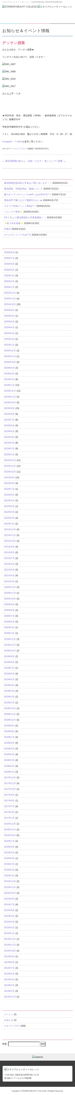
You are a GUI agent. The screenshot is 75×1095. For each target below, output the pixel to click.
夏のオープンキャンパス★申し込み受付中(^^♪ (27, 194)
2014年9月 (9, 956)
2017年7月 (9, 806)
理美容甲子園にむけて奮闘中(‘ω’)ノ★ (23, 200)
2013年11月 (10, 996)
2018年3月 (9, 760)
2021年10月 (10, 541)
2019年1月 (9, 702)
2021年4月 (9, 575)
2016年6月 (9, 846)
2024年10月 (10, 362)
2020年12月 (10, 587)
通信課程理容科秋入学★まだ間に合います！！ (28, 183)
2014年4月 (9, 979)
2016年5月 (9, 852)
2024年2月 (9, 379)
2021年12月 (10, 529)
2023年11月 (10, 396)
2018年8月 (9, 731)
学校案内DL (12, 20)
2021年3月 (9, 581)
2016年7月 (9, 841)
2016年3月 (9, 864)
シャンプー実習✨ (13, 211)
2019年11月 (10, 645)
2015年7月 (9, 904)
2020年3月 (9, 627)
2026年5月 (9, 270)
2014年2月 (9, 991)
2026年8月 (9, 252)
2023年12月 (10, 391)
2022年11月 (10, 466)
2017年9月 (9, 795)
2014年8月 (9, 962)
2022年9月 (9, 477)
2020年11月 (10, 593)
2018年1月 (9, 772)
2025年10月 (10, 304)
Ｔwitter (18, 141)
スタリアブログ (19, 149)
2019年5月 (9, 679)
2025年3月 (9, 333)
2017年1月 (9, 818)
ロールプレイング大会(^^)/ (17, 234)
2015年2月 (9, 927)
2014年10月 (10, 950)
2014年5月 (9, 973)
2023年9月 (9, 408)
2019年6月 (9, 673)
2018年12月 (10, 708)
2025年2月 (9, 339)
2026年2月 (9, 281)
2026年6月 (9, 264)
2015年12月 (10, 881)
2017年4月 (9, 812)
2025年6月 (9, 321)
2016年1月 (9, 875)
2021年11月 (10, 535)
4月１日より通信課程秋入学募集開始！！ (25, 217)
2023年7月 (9, 419)
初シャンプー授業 (55, 161)
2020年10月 (10, 598)
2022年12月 (10, 460)
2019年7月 (9, 668)
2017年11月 (10, 783)
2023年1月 (9, 454)
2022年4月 (9, 506)
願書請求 (37, 20)
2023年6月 (9, 425)
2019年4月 (9, 685)
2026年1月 (9, 287)
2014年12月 (10, 939)
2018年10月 (10, 720)
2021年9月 (9, 546)
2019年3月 (9, 691)
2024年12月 (10, 350)
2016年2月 (9, 870)
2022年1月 (9, 523)
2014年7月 (9, 968)
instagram (7, 141)
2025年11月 (10, 298)
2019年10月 (10, 650)
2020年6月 (9, 621)
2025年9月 (9, 310)
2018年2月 (9, 766)
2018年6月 (9, 743)
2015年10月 (10, 893)
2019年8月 (9, 662)
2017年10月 (10, 789)
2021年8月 (9, 552)
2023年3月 (9, 442)
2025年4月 (9, 327)
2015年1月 (9, 933)
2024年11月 (10, 356)
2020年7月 (9, 616)
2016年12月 (10, 823)
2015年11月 (10, 887)
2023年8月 (9, 414)
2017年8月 (9, 800)
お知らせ (8, 1020)
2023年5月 (9, 431)
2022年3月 (9, 512)
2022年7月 (9, 489)
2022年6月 (9, 494)
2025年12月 (10, 293)
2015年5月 (9, 916)
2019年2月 (9, 696)
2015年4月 (9, 921)
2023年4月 (9, 437)
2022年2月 (9, 518)
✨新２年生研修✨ (13, 223)
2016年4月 (9, 858)
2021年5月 (9, 569)
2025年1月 (9, 344)
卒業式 (7, 229)
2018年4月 (9, 754)
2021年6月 (9, 564)
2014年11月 (10, 944)
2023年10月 (10, 402)
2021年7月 (9, 558)
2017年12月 (10, 777)
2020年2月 (9, 633)
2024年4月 (9, 368)
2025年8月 (9, 316)
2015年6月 (9, 910)
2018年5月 (9, 748)
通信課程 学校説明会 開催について (23, 188)
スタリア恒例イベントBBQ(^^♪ (20, 206)
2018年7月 (9, 737)
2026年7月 (9, 258)
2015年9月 (9, 898)
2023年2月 (9, 448)
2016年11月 (10, 829)
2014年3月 (9, 985)
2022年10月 (10, 471)
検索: (5, 1044)
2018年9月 (9, 725)
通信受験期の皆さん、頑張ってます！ (23, 161)
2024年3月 (9, 373)
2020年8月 (9, 610)
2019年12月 (10, 639)
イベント (8, 1014)
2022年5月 (9, 500)
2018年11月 (10, 714)
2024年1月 (9, 385)
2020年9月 (9, 604)
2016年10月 (10, 835)
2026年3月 (9, 275)
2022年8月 (9, 483)
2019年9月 (9, 656)
